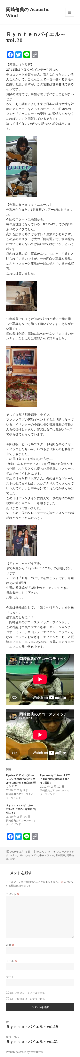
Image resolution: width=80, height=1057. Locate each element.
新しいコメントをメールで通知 (27, 993)
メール (11, 961)
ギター (13, 855)
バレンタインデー (28, 855)
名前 (10, 945)
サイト (10, 977)
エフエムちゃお (35, 642)
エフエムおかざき (27, 637)
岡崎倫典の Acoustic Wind (27, 12)
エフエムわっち (54, 637)
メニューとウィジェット (69, 16)
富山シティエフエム (41, 632)
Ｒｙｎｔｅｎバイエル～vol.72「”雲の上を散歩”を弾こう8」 (21, 809)
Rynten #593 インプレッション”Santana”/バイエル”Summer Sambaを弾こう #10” (21, 781)
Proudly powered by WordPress (24, 1052)
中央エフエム (31, 627)
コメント (13, 894)
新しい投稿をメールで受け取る (27, 999)
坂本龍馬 (60, 855)
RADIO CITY (43, 851)
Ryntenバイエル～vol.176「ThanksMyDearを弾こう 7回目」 (55, 779)
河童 (12, 859)
